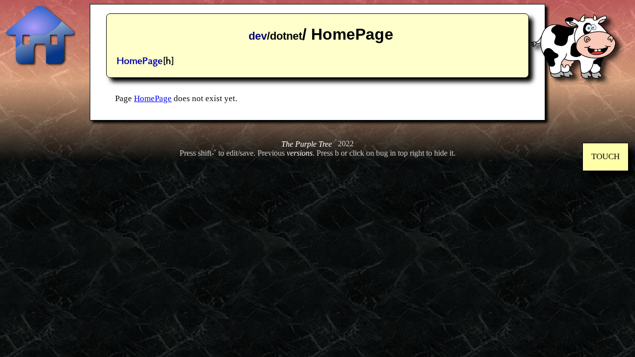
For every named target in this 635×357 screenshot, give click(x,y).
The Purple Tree (306, 144)
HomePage (140, 61)
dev (258, 36)
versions (300, 153)
